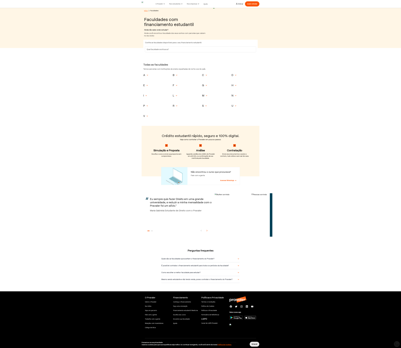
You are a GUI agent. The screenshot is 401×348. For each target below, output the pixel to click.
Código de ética (150, 327)
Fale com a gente (151, 315)
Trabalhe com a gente (152, 319)
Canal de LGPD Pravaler (209, 323)
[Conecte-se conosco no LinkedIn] (246, 306)
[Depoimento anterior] (201, 230)
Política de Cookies (207, 306)
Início (146, 11)
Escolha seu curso (179, 315)
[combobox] (200, 49)
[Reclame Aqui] (240, 327)
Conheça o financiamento (182, 302)
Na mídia (148, 306)
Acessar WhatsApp (227, 180)
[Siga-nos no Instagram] (241, 306)
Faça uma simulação (180, 306)
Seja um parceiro (151, 310)
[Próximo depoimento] (207, 230)
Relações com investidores (154, 323)
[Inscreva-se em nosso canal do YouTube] (252, 306)
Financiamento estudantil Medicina (185, 310)
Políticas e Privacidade (209, 310)
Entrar (240, 4)
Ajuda (206, 4)
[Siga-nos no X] (236, 306)
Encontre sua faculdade (181, 319)
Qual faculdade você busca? (158, 49)
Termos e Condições (208, 302)
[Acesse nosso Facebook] (231, 306)
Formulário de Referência (210, 315)
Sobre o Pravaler (150, 302)
